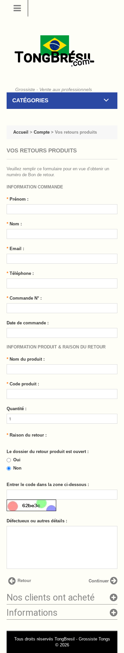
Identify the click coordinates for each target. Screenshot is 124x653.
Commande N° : (24, 298)
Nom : (14, 223)
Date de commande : (28, 322)
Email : (15, 248)
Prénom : (17, 199)
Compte (42, 132)
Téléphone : (20, 273)
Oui (17, 459)
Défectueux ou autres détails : (37, 520)
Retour (24, 580)
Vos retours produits (76, 132)
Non (17, 468)
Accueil (20, 132)
